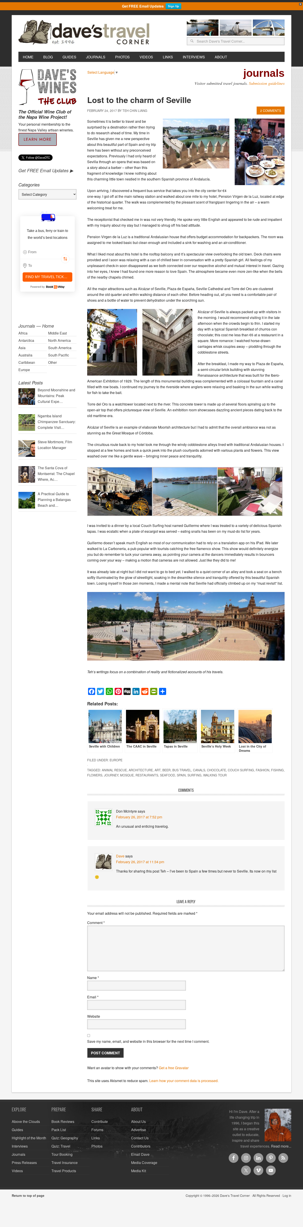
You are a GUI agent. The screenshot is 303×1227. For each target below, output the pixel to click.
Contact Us (140, 1137)
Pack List (58, 1129)
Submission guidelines (267, 83)
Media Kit (138, 1170)
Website (93, 1016)
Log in (287, 1195)
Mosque (127, 775)
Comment (96, 922)
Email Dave (140, 1154)
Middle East (57, 333)
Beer (166, 770)
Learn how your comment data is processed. (183, 1080)
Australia (25, 355)
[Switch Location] (65, 259)
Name (93, 977)
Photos (96, 1146)
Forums (97, 1129)
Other (52, 362)
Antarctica (26, 340)
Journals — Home (36, 326)
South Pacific (58, 355)
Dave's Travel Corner (85, 32)
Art (158, 770)
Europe (116, 760)
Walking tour (215, 775)
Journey (111, 775)
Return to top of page (28, 1195)
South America (59, 347)
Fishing (277, 770)
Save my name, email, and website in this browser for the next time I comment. (148, 1041)
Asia (22, 347)
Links (95, 1137)
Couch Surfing (241, 770)
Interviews (20, 1146)
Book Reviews (62, 1121)
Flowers (94, 775)
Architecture (141, 770)
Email (92, 996)
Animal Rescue (114, 770)
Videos (17, 1170)
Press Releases (24, 1162)
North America (59, 340)
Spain (181, 775)
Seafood (167, 775)
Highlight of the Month (29, 1137)
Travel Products (63, 1170)
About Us (138, 1121)
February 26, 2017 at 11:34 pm (140, 861)
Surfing (194, 775)
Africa (23, 333)
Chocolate (216, 770)
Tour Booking (62, 1154)
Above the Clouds (26, 1121)
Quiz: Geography (64, 1137)
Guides (17, 1129)
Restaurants (147, 775)
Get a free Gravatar (174, 1067)
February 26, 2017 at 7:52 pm (139, 816)
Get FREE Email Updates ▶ (45, 170)
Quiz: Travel (60, 1146)
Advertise (138, 1129)
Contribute (99, 1121)
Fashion (262, 770)
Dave (120, 856)
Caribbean (26, 362)
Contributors (140, 1146)
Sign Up (173, 6)
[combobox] (47, 252)
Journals (18, 1154)
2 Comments (270, 110)
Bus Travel (181, 770)
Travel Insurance (64, 1162)
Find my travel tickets (48, 277)
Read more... (281, 1146)
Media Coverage (144, 1162)
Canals (199, 770)
